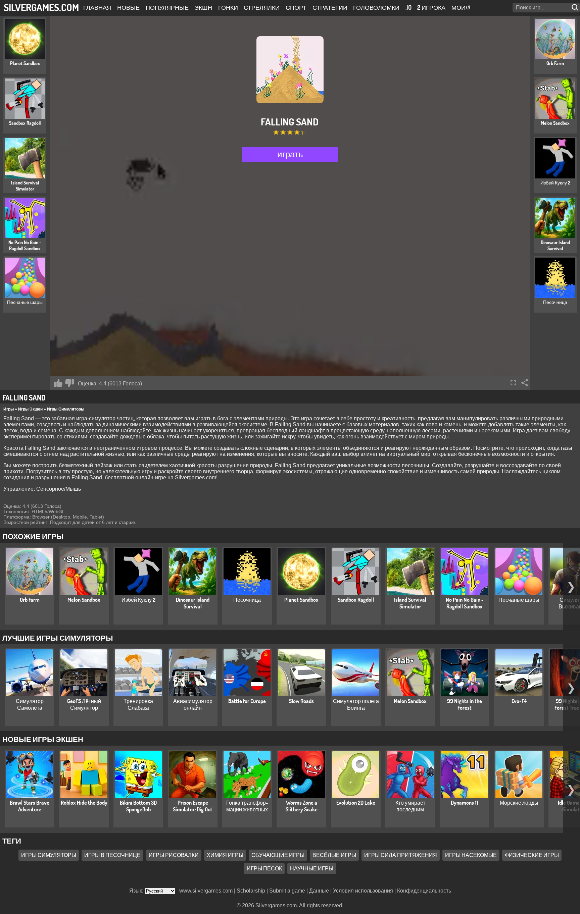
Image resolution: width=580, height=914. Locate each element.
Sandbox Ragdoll (356, 599)
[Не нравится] (69, 383)
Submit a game (287, 891)
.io (408, 7)
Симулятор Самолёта (30, 704)
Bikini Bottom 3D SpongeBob (138, 806)
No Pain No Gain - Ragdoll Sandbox (465, 603)
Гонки (228, 7)
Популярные (167, 7)
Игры (8, 409)
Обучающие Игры (277, 855)
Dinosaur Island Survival (192, 603)
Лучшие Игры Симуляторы (57, 637)
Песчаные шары (518, 599)
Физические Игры (532, 855)
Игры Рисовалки (174, 855)
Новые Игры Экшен (42, 739)
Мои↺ (461, 7)
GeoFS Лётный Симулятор (84, 704)
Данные (319, 891)
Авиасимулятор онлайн (192, 704)
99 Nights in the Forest (464, 704)
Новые (128, 7)
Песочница (247, 599)
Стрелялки (262, 7)
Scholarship (251, 891)
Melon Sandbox (83, 599)
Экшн (203, 7)
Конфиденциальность (424, 891)
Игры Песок (264, 868)
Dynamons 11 (464, 802)
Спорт (296, 7)
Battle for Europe (247, 701)
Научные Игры (311, 868)
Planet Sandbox (301, 599)
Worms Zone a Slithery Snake (302, 806)
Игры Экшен (30, 409)
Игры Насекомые (471, 855)
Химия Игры (225, 855)
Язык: (137, 891)
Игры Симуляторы (65, 409)
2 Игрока (431, 7)
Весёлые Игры (334, 855)
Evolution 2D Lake (355, 802)
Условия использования (363, 891)
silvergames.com (41, 7)
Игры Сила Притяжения (400, 855)
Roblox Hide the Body (84, 802)
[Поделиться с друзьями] (524, 382)
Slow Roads (301, 701)
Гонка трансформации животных (247, 806)
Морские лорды (519, 802)
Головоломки (376, 7)
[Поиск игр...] (576, 7)
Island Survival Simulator (410, 603)
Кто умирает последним (410, 806)
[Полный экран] (513, 382)
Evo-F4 (519, 701)
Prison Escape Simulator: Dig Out (192, 806)
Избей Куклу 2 (138, 599)
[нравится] (58, 383)
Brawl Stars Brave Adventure (29, 806)
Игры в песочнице (112, 855)
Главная (97, 7)
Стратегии (329, 7)
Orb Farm (30, 599)
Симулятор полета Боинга (356, 704)
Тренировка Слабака (138, 704)
